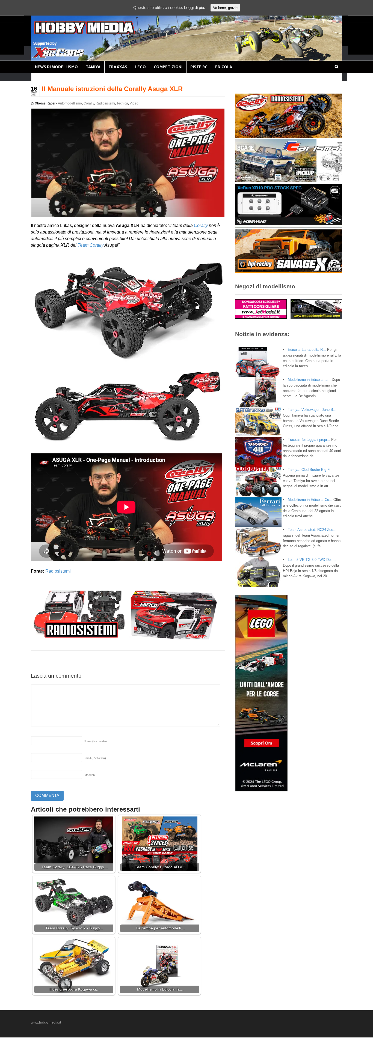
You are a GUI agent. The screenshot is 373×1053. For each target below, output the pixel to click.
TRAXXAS (117, 67)
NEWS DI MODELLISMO (56, 67)
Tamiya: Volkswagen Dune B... (312, 410)
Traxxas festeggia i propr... (309, 440)
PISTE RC (198, 67)
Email (95, 758)
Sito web (89, 775)
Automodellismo (70, 103)
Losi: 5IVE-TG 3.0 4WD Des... (312, 560)
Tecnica (122, 103)
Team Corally (90, 245)
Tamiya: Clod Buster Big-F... (310, 470)
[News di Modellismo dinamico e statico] (95, 33)
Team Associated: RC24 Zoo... (312, 530)
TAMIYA (93, 67)
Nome (95, 741)
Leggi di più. (194, 7)
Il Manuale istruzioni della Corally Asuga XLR (112, 88)
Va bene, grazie (225, 8)
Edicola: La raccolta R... (307, 350)
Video (134, 103)
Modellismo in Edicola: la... (309, 380)
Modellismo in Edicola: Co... (310, 500)
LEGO (140, 67)
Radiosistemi (105, 103)
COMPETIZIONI (168, 67)
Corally (89, 103)
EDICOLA (223, 67)
